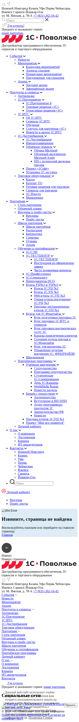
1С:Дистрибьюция (14, 624)
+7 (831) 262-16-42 (46, 15)
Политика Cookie (40, 717)
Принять (71, 705)
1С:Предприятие (13, 616)
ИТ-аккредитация (14, 674)
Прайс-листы (19, 503)
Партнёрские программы (19, 653)
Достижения (10, 667)
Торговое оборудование (18, 627)
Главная (7, 535)
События (8, 595)
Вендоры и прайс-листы (18, 642)
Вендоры (16, 500)
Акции (6, 605)
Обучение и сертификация (20, 649)
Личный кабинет (13, 656)
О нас (6, 660)
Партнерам (10, 631)
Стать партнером (13, 634)
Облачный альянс (14, 638)
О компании (10, 664)
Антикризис (10, 613)
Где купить (15, 683)
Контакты (8, 678)
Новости (8, 598)
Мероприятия (11, 602)
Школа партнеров (14, 645)
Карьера (7, 671)
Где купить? (15, 25)
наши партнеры (12, 33)
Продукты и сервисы (17, 609)
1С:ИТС (7, 620)
